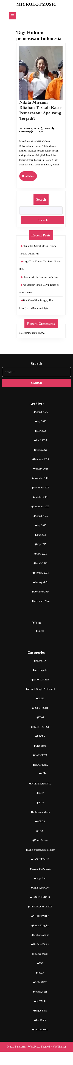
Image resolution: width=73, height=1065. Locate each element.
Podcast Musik (41, 954)
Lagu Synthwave (41, 887)
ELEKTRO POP (41, 727)
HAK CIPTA (40, 755)
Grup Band (40, 746)
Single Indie (41, 1010)
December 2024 (41, 591)
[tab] (12, 15)
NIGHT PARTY (41, 916)
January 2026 (41, 468)
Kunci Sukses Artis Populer (41, 850)
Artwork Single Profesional (41, 689)
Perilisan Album (41, 935)
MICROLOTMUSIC (36, 4)
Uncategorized (41, 1029)
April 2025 (41, 553)
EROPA (41, 736)
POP (41, 963)
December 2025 (41, 478)
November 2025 (41, 487)
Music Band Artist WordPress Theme (28, 1046)
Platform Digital (41, 944)
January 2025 (41, 582)
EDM (41, 717)
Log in (41, 631)
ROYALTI (41, 1001)
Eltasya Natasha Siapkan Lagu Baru (40, 277)
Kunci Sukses (41, 840)
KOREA (41, 821)
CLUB (41, 698)
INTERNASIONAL (41, 783)
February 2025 (41, 572)
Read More (29, 178)
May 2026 (41, 431)
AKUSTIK (40, 660)
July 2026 (41, 421)
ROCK (41, 972)
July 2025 (41, 525)
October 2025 (41, 497)
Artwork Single (41, 679)
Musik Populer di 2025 (40, 906)
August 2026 (41, 412)
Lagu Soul (41, 878)
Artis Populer (41, 670)
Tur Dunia (41, 1020)
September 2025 (41, 506)
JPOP (41, 802)
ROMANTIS (41, 991)
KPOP (41, 831)
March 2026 (41, 449)
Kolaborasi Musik (41, 812)
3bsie (47, 128)
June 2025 (41, 535)
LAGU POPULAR (41, 868)
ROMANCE (41, 982)
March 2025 (41, 563)
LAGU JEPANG (41, 859)
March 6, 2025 (31, 128)
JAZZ (41, 793)
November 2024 (41, 601)
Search (41, 199)
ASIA (44, 773)
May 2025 (41, 544)
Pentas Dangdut (41, 925)
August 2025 (41, 516)
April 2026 (41, 440)
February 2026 (41, 459)
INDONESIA (41, 764)
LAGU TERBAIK (41, 897)
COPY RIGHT (41, 708)
